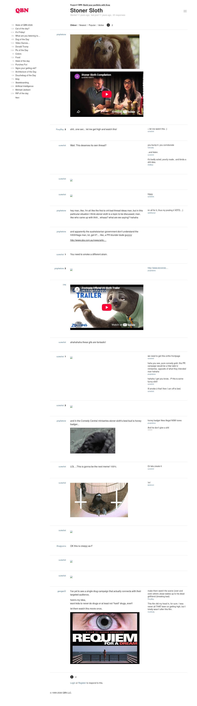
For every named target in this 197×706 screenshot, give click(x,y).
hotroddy (151, 147)
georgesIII (62, 591)
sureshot (151, 131)
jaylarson (151, 485)
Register (82, 682)
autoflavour (152, 213)
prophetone (61, 34)
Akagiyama (61, 546)
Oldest (73, 25)
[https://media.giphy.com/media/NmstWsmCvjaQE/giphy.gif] (106, 500)
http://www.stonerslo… (158, 267)
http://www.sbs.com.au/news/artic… (88, 240)
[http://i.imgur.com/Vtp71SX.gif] (106, 441)
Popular (92, 25)
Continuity (151, 612)
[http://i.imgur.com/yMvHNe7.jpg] (106, 638)
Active (101, 25)
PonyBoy (60, 129)
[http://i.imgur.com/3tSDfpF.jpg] (106, 52)
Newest (82, 25)
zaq (64, 284)
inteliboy (150, 164)
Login (72, 682)
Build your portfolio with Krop (96, 4)
